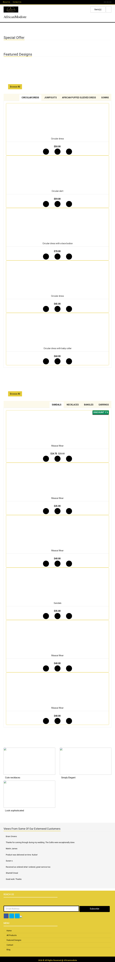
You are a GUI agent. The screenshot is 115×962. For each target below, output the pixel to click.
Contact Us (17, 2)
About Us (6, 2)
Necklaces (73, 404)
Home (9, 931)
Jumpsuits (50, 97)
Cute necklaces (12, 777)
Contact (10, 945)
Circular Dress (30, 97)
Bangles (88, 404)
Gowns (105, 97)
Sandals (56, 404)
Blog (8, 950)
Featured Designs (14, 940)
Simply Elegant (68, 777)
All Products (12, 935)
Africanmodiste (70, 960)
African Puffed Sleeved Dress (79, 97)
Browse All (15, 87)
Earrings (104, 404)
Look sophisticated (14, 810)
